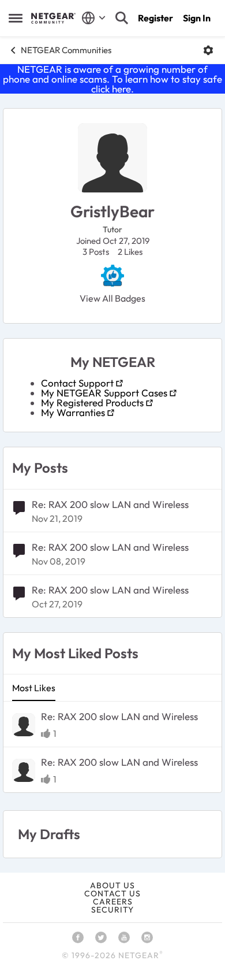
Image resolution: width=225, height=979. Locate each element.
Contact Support (77, 383)
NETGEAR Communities (66, 49)
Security (112, 909)
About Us (112, 885)
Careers (113, 901)
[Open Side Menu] (15, 18)
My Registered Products (92, 402)
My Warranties (73, 412)
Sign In (197, 18)
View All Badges (112, 298)
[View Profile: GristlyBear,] (23, 724)
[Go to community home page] (53, 18)
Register (155, 18)
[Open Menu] (208, 50)
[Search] (122, 18)
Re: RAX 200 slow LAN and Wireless (110, 504)
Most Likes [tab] (33, 688)
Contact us (112, 893)
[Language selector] (94, 17)
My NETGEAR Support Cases (104, 393)
